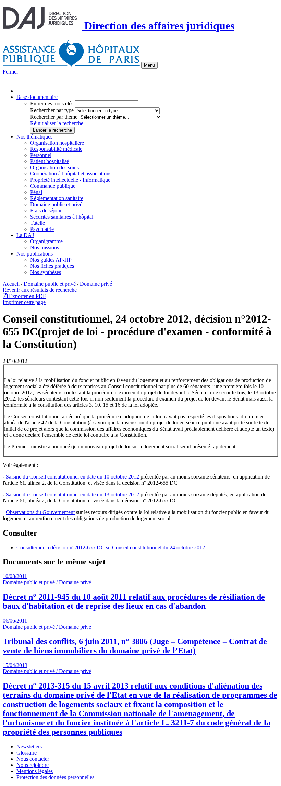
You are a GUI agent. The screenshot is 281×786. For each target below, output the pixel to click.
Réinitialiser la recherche (56, 123)
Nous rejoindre (32, 765)
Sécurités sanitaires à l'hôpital (61, 217)
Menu (149, 65)
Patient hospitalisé (49, 161)
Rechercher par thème (53, 117)
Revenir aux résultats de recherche (40, 290)
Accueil (11, 284)
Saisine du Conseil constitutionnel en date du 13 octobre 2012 (72, 494)
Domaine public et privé (56, 204)
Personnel (40, 155)
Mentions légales (34, 771)
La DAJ (25, 235)
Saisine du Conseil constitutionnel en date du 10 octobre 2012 (72, 477)
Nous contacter (32, 759)
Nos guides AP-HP (51, 260)
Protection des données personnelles (55, 777)
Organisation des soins (54, 167)
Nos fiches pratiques (52, 266)
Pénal (36, 192)
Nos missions (44, 247)
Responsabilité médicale (56, 149)
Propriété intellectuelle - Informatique (70, 180)
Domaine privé (96, 284)
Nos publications (34, 254)
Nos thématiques (34, 137)
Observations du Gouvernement (40, 512)
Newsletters (29, 746)
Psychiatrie (42, 229)
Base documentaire (37, 97)
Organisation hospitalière (57, 143)
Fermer (10, 72)
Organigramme (46, 241)
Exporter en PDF (27, 296)
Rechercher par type (52, 110)
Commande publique (52, 186)
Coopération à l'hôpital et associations (70, 173)
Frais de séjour (46, 210)
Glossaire (26, 753)
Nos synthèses (45, 272)
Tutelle (37, 223)
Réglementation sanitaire (56, 198)
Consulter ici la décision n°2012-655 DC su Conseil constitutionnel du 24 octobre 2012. (111, 547)
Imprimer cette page (24, 302)
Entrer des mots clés (51, 103)
